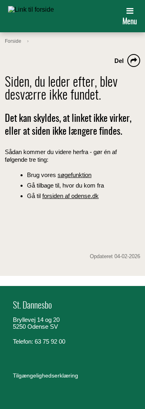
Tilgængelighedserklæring (45, 375)
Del (119, 60)
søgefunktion (74, 174)
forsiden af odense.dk (70, 195)
